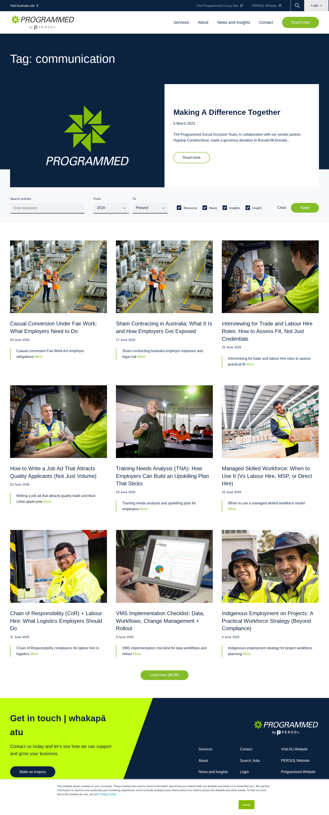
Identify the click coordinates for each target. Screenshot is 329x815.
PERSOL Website (264, 5)
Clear (281, 207)
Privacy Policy (107, 794)
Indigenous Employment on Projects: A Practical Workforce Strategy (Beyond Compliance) (267, 620)
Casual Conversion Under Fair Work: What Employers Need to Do (53, 327)
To (134, 198)
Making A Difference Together (226, 112)
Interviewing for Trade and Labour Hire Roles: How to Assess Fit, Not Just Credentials (267, 331)
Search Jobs (250, 761)
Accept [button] (246, 804)
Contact (246, 749)
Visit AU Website (294, 749)
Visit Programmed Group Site (217, 5)
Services (205, 749)
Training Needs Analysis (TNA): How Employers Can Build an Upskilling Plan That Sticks (162, 475)
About (203, 761)
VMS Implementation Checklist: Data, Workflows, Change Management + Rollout (160, 620)
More (39, 357)
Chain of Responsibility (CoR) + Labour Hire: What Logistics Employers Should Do (56, 620)
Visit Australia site (22, 5)
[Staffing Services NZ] (42, 22)
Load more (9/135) (164, 675)
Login (315, 5)
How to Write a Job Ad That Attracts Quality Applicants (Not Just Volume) (53, 472)
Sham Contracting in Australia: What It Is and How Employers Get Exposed (164, 327)
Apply (305, 207)
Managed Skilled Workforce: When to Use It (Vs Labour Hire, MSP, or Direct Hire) (267, 475)
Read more (192, 157)
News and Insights (213, 772)
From (97, 198)
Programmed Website (298, 772)
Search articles (20, 198)
